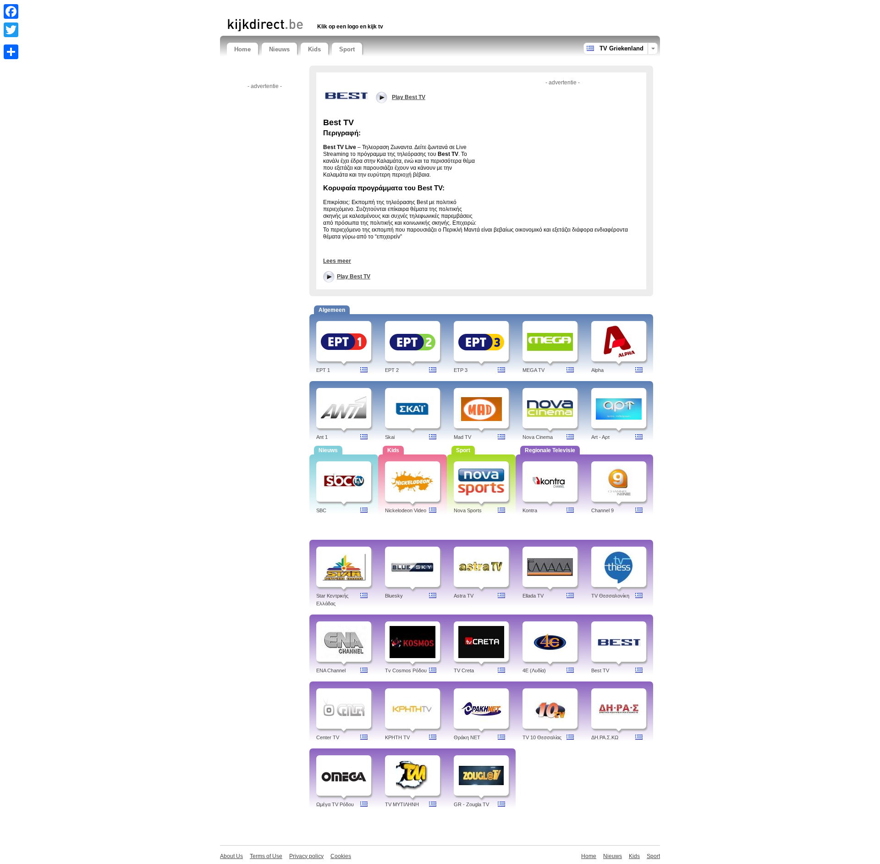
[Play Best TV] (346, 95)
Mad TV (462, 437)
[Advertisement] (334, 8)
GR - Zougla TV (471, 804)
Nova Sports (468, 510)
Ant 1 (322, 437)
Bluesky (394, 595)
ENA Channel (331, 670)
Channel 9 (602, 510)
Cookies (340, 856)
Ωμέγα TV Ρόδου (335, 804)
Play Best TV (353, 276)
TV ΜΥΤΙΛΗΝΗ (402, 804)
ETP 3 (461, 370)
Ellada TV (533, 595)
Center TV (327, 737)
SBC (321, 510)
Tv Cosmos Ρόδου (406, 670)
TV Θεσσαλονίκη (610, 595)
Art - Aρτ (600, 437)
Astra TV (463, 595)
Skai (390, 437)
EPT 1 (323, 370)
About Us (231, 856)
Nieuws (279, 49)
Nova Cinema (537, 437)
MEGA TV (533, 370)
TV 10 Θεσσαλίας (541, 737)
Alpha (597, 370)
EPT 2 (392, 370)
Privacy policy (306, 856)
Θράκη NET (467, 737)
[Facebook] (11, 11)
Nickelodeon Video (405, 510)
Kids (314, 49)
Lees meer (337, 261)
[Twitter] (11, 30)
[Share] (11, 52)
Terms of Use (266, 856)
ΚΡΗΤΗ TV (397, 737)
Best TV (600, 670)
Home (242, 49)
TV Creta (464, 670)
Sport (347, 49)
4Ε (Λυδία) (534, 670)
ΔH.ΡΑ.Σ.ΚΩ (604, 737)
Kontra (529, 510)
